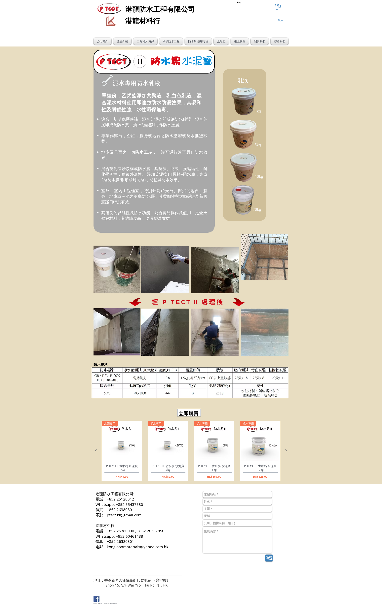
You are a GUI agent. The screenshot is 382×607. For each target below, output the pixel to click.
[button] (278, 7)
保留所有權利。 (114, 603)
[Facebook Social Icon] (96, 599)
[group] (191, 451)
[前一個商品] (96, 450)
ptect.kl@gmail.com (124, 515)
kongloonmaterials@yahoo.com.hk (137, 546)
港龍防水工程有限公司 (104, 603)
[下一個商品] (286, 450)
